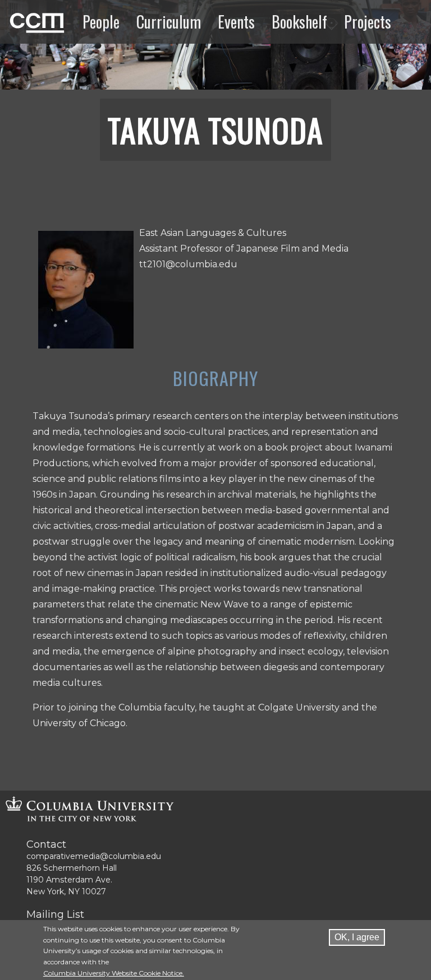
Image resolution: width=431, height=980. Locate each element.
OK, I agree (356, 937)
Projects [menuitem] (367, 21)
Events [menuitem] (236, 21)
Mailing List (55, 915)
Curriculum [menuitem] (168, 21)
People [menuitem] (101, 21)
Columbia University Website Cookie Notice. (113, 973)
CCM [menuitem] (21, 21)
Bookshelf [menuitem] (299, 21)
